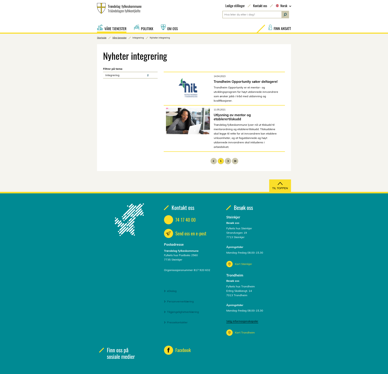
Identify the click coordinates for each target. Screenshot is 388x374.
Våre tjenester (119, 37)
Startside (101, 37)
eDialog (172, 291)
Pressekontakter (177, 322)
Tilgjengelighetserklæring (183, 312)
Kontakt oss (260, 5)
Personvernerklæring (180, 301)
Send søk (285, 14)
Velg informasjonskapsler (242, 321)
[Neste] (228, 161)
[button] (130, 75)
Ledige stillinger (235, 5)
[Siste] (235, 161)
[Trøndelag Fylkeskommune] (118, 8)
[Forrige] (214, 161)
